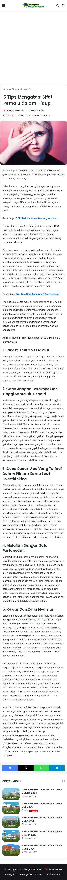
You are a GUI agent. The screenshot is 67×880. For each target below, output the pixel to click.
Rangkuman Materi (15, 110)
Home (8, 89)
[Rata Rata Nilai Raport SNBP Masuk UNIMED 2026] (11, 794)
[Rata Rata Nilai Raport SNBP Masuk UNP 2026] (11, 808)
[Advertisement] (33, 846)
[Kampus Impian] (33, 5)
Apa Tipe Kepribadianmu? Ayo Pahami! (37, 293)
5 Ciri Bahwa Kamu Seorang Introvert (37, 218)
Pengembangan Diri (22, 89)
